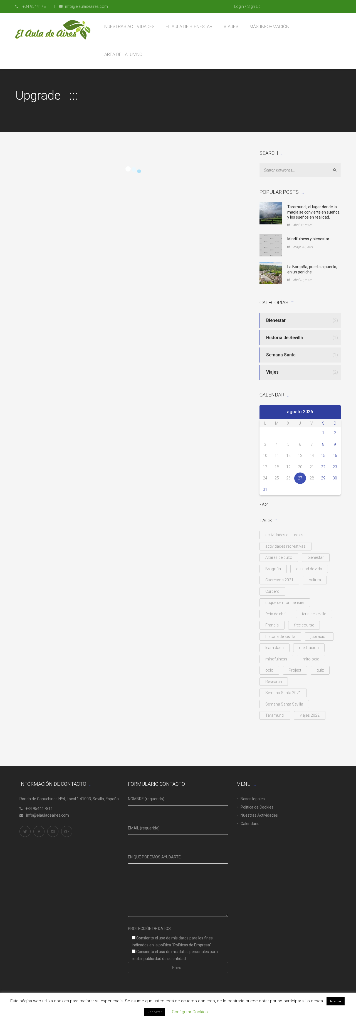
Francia (272, 625)
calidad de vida (309, 569)
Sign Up (254, 6)
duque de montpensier (284, 602)
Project (295, 670)
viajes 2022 (310, 715)
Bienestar (276, 320)
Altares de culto (278, 557)
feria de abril (275, 614)
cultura (315, 580)
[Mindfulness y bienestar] (270, 245)
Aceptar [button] (335, 1001)
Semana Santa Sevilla (284, 704)
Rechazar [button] (155, 1012)
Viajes (272, 372)
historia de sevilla (280, 636)
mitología (311, 659)
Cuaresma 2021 (279, 580)
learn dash (274, 647)
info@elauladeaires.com (47, 815)
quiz (320, 670)
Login (239, 6)
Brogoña (273, 569)
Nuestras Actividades (259, 815)
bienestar (316, 557)
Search (337, 170)
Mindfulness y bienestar (308, 239)
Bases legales (253, 799)
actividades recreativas (285, 546)
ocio (269, 670)
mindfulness (276, 659)
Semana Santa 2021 (283, 693)
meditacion (309, 647)
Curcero (272, 591)
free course (304, 625)
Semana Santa (281, 355)
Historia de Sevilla (284, 337)
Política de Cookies (257, 807)
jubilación (319, 636)
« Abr (263, 504)
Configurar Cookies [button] (190, 1011)
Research (273, 681)
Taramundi (275, 715)
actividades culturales (284, 535)
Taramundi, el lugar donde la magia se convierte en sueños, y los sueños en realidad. (313, 212)
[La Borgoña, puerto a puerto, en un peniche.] (270, 273)
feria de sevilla (314, 614)
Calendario (250, 823)
